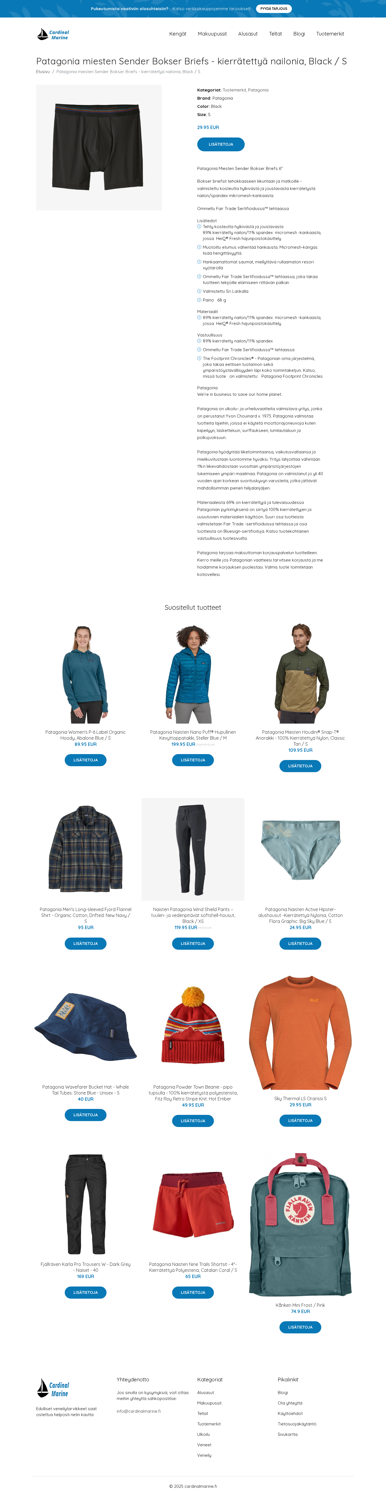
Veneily (204, 1455)
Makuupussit (212, 33)
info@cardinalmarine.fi (139, 1411)
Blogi (299, 33)
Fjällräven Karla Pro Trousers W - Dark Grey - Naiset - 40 (86, 1267)
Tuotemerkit (330, 33)
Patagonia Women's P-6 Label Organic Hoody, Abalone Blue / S (85, 735)
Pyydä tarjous (274, 8)
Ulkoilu (203, 1434)
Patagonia (258, 90)
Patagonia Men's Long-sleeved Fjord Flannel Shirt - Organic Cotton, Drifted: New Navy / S (85, 915)
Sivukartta (288, 1434)
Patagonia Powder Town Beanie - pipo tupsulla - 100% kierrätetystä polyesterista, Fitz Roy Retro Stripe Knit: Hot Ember (193, 1093)
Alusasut (248, 33)
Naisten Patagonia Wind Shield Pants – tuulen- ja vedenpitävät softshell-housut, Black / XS (193, 915)
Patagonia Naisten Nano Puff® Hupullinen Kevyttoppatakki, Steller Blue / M (193, 735)
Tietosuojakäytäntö (297, 1424)
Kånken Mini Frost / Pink (300, 1305)
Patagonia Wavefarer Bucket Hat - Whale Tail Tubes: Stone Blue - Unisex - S (85, 1090)
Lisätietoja (221, 144)
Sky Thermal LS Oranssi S (300, 1098)
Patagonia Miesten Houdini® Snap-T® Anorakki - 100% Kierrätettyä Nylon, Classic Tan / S (300, 738)
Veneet (204, 1444)
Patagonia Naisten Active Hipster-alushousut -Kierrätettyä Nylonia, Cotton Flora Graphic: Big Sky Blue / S (300, 915)
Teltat (275, 33)
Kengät (178, 33)
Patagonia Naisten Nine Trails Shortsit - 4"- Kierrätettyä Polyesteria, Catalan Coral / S (193, 1267)
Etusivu (43, 71)
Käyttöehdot (290, 1413)
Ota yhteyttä (290, 1403)
